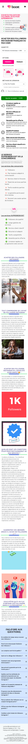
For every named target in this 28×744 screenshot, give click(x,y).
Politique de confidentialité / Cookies (13, 730)
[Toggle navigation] (3, 7)
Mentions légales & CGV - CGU (11, 728)
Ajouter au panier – (14, 98)
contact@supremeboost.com (11, 726)
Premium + (8, 62)
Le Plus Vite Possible (9, 84)
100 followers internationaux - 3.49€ (12, 50)
